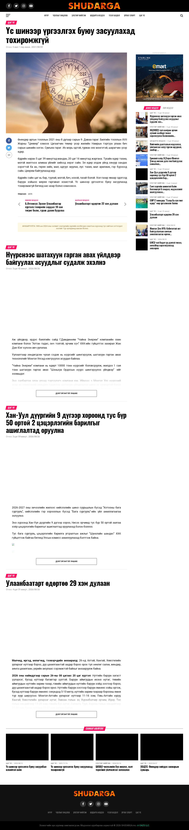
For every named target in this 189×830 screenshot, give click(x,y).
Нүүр (46, 15)
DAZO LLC (144, 825)
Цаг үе (142, 15)
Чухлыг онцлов (60, 15)
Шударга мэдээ (97, 15)
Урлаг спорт (129, 15)
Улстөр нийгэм (79, 15)
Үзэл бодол (114, 15)
